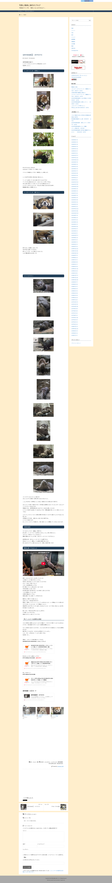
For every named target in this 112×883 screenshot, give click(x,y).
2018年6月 (74, 288)
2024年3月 (74, 202)
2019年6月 (74, 262)
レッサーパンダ (54, 761)
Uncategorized (74, 50)
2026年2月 (74, 151)
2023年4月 (74, 226)
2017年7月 (74, 313)
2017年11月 (74, 304)
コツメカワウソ (47, 761)
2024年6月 (74, 195)
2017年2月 (74, 324)
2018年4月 (74, 293)
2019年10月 (74, 253)
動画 (38, 761)
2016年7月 (74, 335)
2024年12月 (74, 182)
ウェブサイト (25, 849)
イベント (73, 30)
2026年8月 (74, 139)
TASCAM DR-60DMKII (76, 77)
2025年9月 (74, 162)
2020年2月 (74, 244)
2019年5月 (74, 264)
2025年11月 (74, 157)
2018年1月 (74, 299)
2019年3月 (74, 268)
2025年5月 (74, 171)
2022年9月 (74, 231)
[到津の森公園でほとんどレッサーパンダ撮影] (57, 710)
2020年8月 (74, 237)
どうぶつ (34, 761)
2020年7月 (74, 239)
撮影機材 (73, 39)
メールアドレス (41, 844)
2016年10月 (74, 328)
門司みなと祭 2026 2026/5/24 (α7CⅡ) (80, 107)
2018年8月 (74, 284)
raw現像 (73, 43)
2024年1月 (74, 206)
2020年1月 (74, 246)
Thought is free (62, 880)
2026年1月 (74, 153)
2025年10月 (74, 159)
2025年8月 (74, 164)
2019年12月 (74, 248)
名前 (24, 844)
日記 (72, 32)
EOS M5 (42, 761)
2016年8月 (74, 333)
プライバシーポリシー (76, 343)
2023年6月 (74, 222)
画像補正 (73, 41)
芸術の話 (73, 48)
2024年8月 (74, 191)
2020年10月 (74, 235)
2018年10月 (74, 279)
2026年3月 (74, 148)
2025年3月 (74, 175)
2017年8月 (74, 310)
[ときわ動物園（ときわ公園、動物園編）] (43, 710)
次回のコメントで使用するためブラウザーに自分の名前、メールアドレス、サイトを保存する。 (44, 854)
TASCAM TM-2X (60, 763)
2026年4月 (74, 146)
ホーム (21, 14)
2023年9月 (74, 215)
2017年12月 (74, 302)
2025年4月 (74, 173)
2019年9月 (74, 255)
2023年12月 (74, 208)
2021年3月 (74, 233)
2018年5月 (74, 290)
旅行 (25, 14)
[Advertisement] (43, 26)
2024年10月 (74, 186)
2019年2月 (74, 270)
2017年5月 (74, 317)
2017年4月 (74, 319)
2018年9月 (74, 282)
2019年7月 (74, 259)
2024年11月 (74, 184)
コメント (24, 830)
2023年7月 (74, 219)
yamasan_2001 (61, 766)
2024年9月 (74, 188)
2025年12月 (74, 155)
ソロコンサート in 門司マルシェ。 (78, 105)
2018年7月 (74, 286)
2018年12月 (74, 275)
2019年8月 (74, 257)
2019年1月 (74, 273)
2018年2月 (74, 297)
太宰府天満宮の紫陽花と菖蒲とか (78, 92)
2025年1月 (74, 179)
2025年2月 (74, 177)
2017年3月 (74, 322)
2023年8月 (74, 217)
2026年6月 (74, 142)
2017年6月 (74, 315)
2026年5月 (74, 144)
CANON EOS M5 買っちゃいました (79, 75)
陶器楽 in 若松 (74, 87)
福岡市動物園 (60, 761)
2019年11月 (74, 251)
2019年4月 (74, 266)
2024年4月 (74, 199)
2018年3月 (74, 295)
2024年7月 (74, 193)
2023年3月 (74, 228)
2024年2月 (74, 204)
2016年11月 (74, 326)
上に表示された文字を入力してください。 (31, 859)
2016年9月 (74, 330)
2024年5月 (74, 197)
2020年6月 (74, 242)
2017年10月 (74, 306)
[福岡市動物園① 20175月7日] (29, 710)
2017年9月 (74, 308)
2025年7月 (74, 166)
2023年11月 (74, 211)
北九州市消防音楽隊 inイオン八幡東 (79, 126)
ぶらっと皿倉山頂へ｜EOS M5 (77, 128)
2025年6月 (74, 168)
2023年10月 (74, 213)
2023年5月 (74, 224)
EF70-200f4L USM (52, 763)
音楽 (72, 28)
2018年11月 (74, 277)
